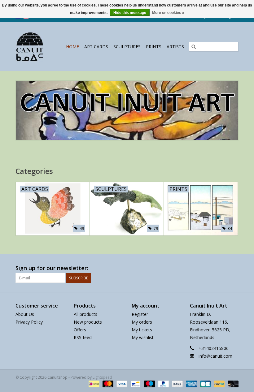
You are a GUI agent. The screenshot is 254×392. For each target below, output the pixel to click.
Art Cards (96, 47)
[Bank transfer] (177, 383)
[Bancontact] (135, 383)
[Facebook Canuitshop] (222, 268)
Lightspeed (102, 377)
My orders (142, 322)
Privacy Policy (29, 322)
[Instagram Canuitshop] (234, 268)
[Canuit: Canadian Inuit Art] (30, 47)
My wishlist (143, 337)
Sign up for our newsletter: (51, 268)
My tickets (142, 330)
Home (72, 47)
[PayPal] (163, 383)
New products (88, 322)
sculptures (127, 47)
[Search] (193, 47)
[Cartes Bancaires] (205, 383)
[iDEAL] (93, 383)
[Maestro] (149, 383)
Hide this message (129, 13)
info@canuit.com (215, 356)
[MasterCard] (107, 383)
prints (153, 47)
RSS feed (83, 337)
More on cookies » (168, 13)
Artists (175, 47)
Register (140, 314)
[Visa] (121, 383)
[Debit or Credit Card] (232, 383)
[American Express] (191, 383)
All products (85, 314)
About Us (24, 314)
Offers (80, 330)
